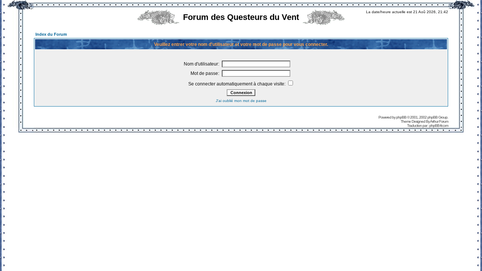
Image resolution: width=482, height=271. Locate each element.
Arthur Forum (439, 121)
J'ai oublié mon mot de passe (241, 101)
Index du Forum (51, 34)
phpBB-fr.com (438, 125)
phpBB (401, 117)
